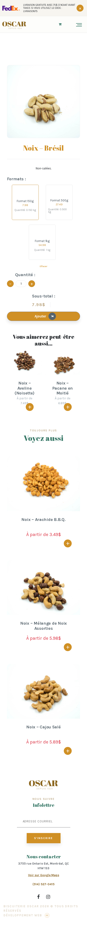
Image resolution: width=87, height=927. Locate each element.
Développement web (22, 915)
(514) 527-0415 (43, 884)
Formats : (16, 178)
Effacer (43, 266)
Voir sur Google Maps (43, 875)
